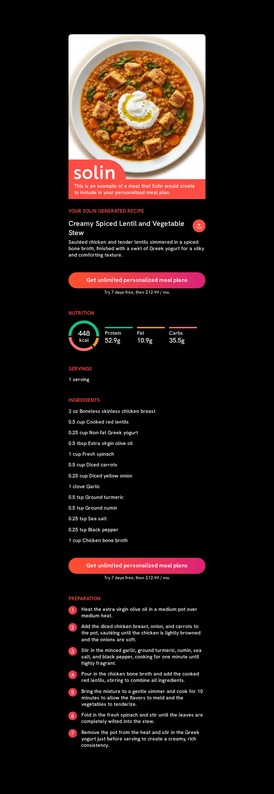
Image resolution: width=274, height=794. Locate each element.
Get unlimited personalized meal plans (137, 280)
